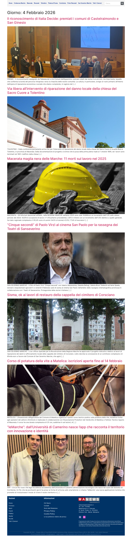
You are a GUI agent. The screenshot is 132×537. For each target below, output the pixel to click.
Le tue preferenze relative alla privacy (55, 517)
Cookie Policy (49, 514)
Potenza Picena (53, 3)
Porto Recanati (72, 3)
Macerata (29, 3)
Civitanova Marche (19, 3)
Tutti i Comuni (97, 3)
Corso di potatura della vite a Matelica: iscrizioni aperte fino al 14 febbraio (64, 361)
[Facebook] (80, 517)
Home (10, 3)
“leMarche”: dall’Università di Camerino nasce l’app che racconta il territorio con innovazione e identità (65, 429)
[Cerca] (122, 3)
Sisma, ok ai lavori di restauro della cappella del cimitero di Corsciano (61, 295)
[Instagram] (84, 517)
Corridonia (62, 3)
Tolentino (44, 3)
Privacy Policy (49, 511)
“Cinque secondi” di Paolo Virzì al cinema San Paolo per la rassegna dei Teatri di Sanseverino (62, 227)
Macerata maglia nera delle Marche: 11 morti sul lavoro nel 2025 (56, 159)
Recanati (36, 3)
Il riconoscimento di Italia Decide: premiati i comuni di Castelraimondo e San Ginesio (63, 21)
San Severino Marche (84, 3)
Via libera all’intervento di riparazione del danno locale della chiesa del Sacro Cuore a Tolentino (62, 91)
